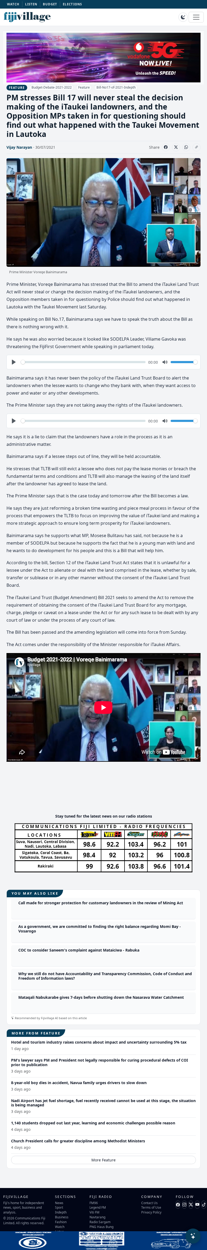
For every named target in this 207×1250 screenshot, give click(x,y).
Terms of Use (151, 1207)
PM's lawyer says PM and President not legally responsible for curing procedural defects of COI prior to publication (99, 1062)
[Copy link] (196, 147)
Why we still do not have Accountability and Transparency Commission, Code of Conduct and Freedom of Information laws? (105, 976)
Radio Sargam (100, 1222)
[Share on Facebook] (166, 147)
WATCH (13, 4)
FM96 (93, 1203)
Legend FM (97, 1207)
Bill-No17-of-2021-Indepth (116, 87)
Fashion (61, 1222)
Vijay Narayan (19, 147)
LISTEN (31, 4)
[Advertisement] (104, 793)
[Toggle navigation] (196, 17)
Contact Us (149, 1203)
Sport (59, 1207)
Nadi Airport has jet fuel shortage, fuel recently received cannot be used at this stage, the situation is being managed (103, 1103)
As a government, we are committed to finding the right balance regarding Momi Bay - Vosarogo (99, 929)
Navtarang (97, 1217)
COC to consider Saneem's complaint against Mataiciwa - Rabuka (78, 950)
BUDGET (50, 4)
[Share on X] (176, 147)
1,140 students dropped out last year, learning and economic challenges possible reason (93, 1122)
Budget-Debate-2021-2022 (52, 87)
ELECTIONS (72, 4)
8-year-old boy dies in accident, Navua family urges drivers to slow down (79, 1082)
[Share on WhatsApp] (186, 147)
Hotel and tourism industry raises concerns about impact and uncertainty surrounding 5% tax (99, 1042)
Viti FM (94, 1212)
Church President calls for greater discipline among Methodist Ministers (78, 1140)
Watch (59, 1227)
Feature (84, 87)
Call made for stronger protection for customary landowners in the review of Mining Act (100, 902)
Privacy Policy (151, 1212)
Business (61, 1217)
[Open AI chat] (193, 1236)
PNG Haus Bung (101, 1227)
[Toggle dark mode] (183, 17)
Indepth (61, 1212)
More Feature (103, 1159)
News (59, 1203)
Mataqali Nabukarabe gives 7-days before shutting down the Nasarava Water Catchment (101, 997)
